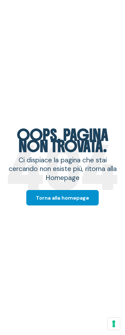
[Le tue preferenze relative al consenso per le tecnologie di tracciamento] (114, 324)
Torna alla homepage (62, 198)
